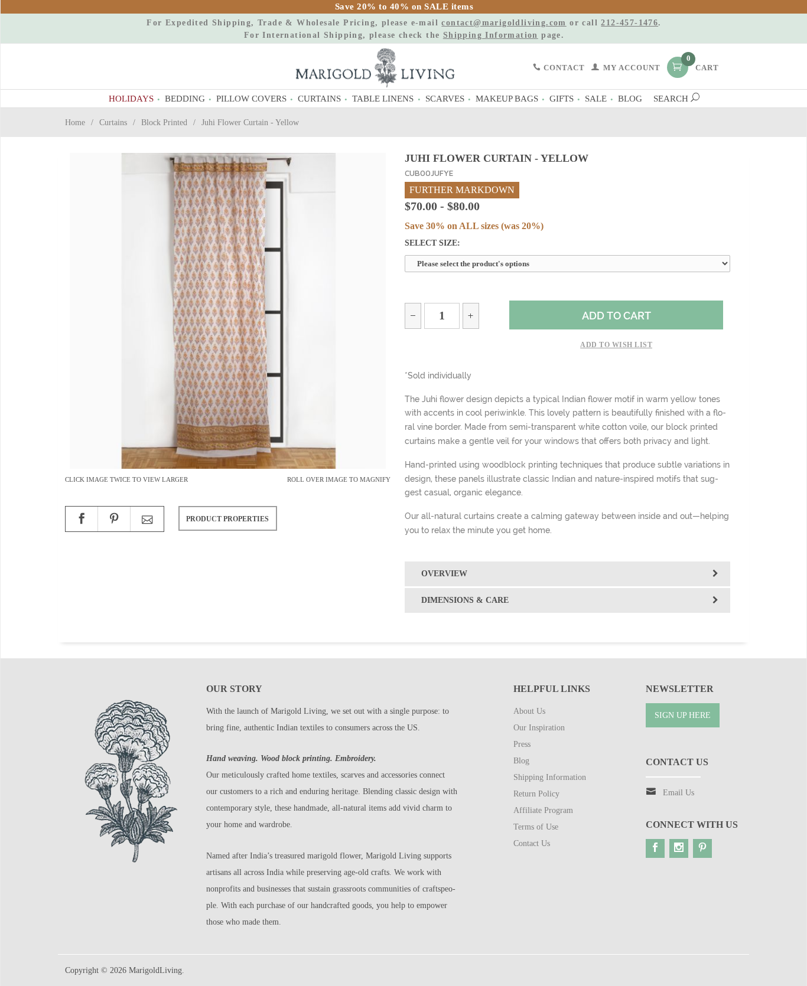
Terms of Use (535, 826)
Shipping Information (490, 35)
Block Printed (164, 122)
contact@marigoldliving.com (503, 22)
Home (75, 122)
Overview (444, 573)
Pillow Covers (251, 98)
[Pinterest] (702, 848)
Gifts (561, 98)
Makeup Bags (507, 98)
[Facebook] (655, 848)
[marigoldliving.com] (375, 67)
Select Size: (432, 242)
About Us (529, 711)
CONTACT (563, 68)
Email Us (678, 792)
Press (522, 744)
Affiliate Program (543, 810)
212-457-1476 (629, 22)
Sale (596, 98)
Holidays (131, 98)
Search (672, 98)
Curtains (319, 98)
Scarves (444, 98)
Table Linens (383, 98)
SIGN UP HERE (683, 715)
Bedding (185, 98)
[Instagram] (678, 848)
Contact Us (531, 843)
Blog (630, 98)
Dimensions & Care (465, 600)
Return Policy (536, 793)
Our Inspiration (539, 727)
